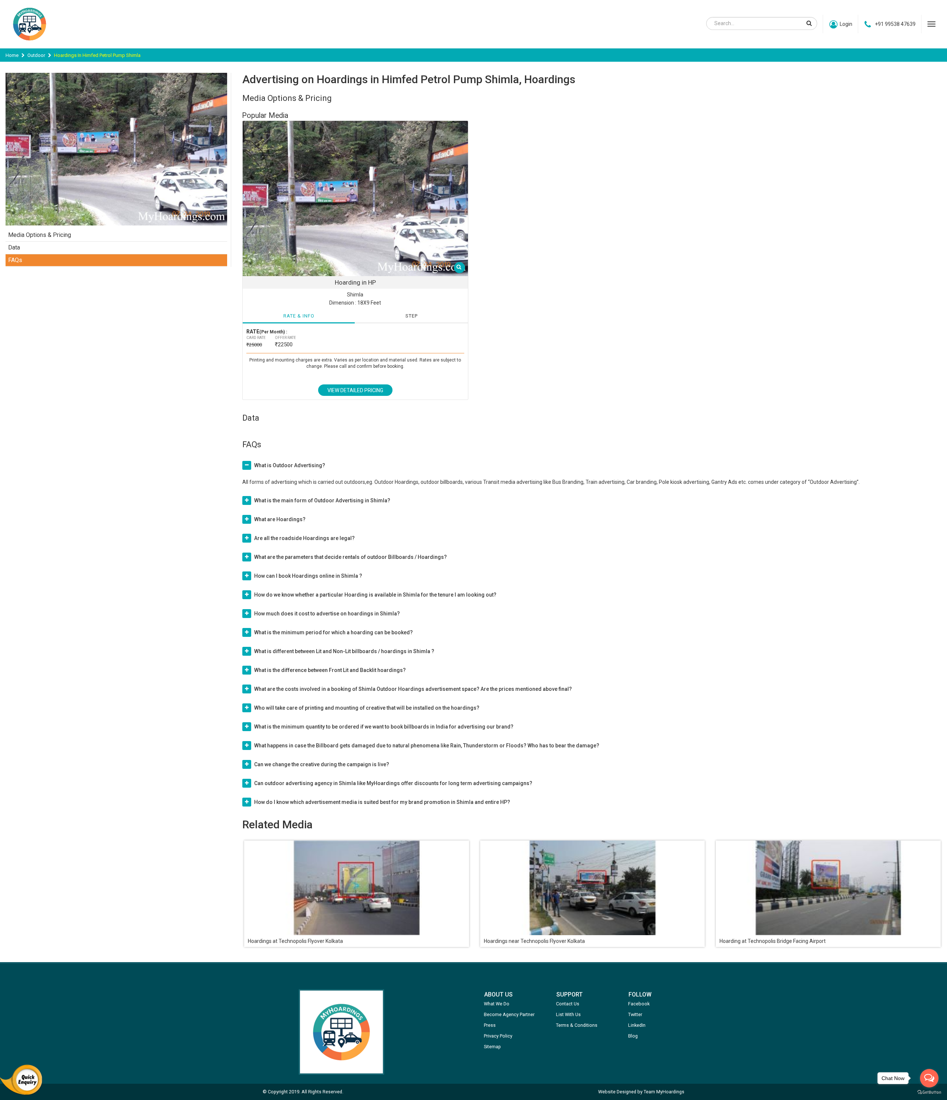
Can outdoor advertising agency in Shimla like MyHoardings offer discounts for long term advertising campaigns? (393, 783)
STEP (411, 316)
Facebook (639, 1003)
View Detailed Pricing (355, 390)
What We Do (496, 1003)
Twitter (635, 1014)
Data (14, 247)
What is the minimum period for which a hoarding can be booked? (333, 632)
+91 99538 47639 (895, 24)
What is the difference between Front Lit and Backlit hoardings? (330, 670)
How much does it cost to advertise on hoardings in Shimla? (327, 614)
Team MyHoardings (664, 1091)
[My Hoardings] (30, 44)
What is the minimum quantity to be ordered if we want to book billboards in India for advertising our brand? (383, 727)
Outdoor (36, 55)
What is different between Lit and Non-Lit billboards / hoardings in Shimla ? (344, 651)
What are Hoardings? (280, 519)
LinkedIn (637, 1025)
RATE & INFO (298, 316)
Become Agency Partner (509, 1014)
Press (490, 1025)
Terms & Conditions (576, 1025)
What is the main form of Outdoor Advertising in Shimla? (322, 500)
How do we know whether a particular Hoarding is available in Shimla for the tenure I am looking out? (375, 595)
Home (12, 55)
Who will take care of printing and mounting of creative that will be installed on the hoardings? (366, 708)
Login (846, 24)
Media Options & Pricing (39, 234)
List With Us (568, 1014)
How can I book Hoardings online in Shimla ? (308, 576)
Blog (633, 1036)
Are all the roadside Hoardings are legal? (304, 538)
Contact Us (567, 1003)
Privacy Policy (498, 1036)
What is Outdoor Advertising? (289, 465)
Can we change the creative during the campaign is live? (321, 764)
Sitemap (492, 1046)
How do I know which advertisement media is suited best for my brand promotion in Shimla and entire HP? (382, 802)
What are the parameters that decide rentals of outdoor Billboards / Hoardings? (350, 557)
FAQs (15, 260)
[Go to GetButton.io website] (929, 1092)
